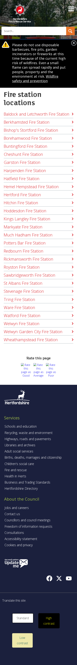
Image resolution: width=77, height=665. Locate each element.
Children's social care (19, 463)
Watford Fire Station (22, 315)
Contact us (12, 514)
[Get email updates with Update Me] (16, 564)
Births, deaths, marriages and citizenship (33, 457)
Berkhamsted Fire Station (27, 122)
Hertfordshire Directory (21, 488)
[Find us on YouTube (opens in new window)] (69, 578)
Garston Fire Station (22, 162)
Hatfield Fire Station (21, 178)
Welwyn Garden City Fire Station (33, 331)
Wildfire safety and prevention (35, 78)
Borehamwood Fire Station (28, 138)
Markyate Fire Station (23, 227)
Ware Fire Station (19, 307)
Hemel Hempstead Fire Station (31, 186)
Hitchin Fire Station (21, 202)
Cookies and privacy (18, 545)
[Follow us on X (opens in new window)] (59, 578)
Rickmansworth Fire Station (28, 259)
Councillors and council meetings (27, 520)
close (73, 43)
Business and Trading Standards (27, 482)
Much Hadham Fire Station (28, 235)
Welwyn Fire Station (21, 323)
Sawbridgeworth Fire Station (29, 275)
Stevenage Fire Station (24, 291)
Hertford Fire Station (22, 194)
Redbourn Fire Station (23, 251)
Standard (23, 618)
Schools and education (20, 426)
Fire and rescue (15, 470)
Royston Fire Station (22, 267)
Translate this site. (14, 600)
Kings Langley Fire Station (27, 218)
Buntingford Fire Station (25, 146)
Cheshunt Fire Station (23, 154)
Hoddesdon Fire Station (25, 210)
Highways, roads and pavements (27, 439)
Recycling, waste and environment (28, 432)
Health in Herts (15, 476)
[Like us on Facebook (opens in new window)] (49, 578)
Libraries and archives (19, 445)
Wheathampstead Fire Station (31, 339)
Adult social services (18, 451)
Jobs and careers (16, 507)
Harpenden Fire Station (25, 170)
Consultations (14, 532)
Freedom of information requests (28, 526)
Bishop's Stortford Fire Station (31, 130)
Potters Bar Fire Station (25, 243)
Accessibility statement (20, 538)
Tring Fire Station (19, 299)
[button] (70, 31)
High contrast (49, 621)
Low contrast (22, 640)
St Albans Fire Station (23, 283)
